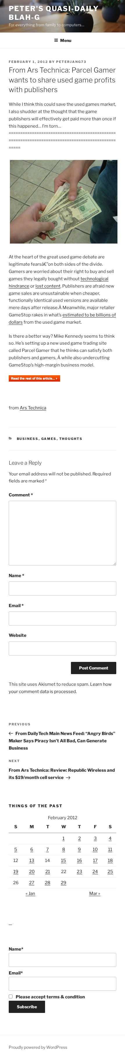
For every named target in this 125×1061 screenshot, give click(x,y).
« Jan (30, 893)
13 (31, 860)
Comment (21, 495)
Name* (16, 949)
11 (110, 849)
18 (110, 860)
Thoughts (71, 439)
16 (79, 860)
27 (31, 882)
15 (63, 860)
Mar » (94, 893)
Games (49, 439)
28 (47, 882)
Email (16, 605)
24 (95, 871)
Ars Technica (33, 407)
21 (47, 871)
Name (16, 575)
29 (63, 882)
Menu (65, 40)
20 (32, 871)
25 (110, 871)
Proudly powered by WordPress (38, 1047)
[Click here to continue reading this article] (34, 380)
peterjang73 (71, 62)
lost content (47, 286)
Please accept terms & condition (50, 997)
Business (28, 439)
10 (95, 849)
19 (15, 871)
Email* (16, 973)
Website (17, 635)
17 (95, 860)
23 (79, 871)
